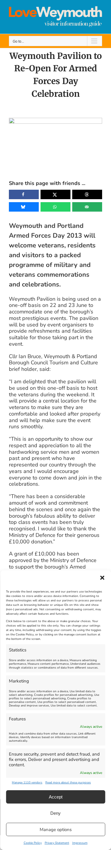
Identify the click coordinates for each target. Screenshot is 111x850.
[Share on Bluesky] (24, 207)
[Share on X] (55, 194)
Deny (55, 813)
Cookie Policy (33, 843)
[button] (102, 578)
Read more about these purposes (68, 782)
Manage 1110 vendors (27, 782)
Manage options (56, 830)
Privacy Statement (57, 843)
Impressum (80, 843)
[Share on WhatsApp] (55, 207)
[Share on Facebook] (24, 194)
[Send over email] (87, 207)
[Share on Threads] (87, 194)
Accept (55, 796)
